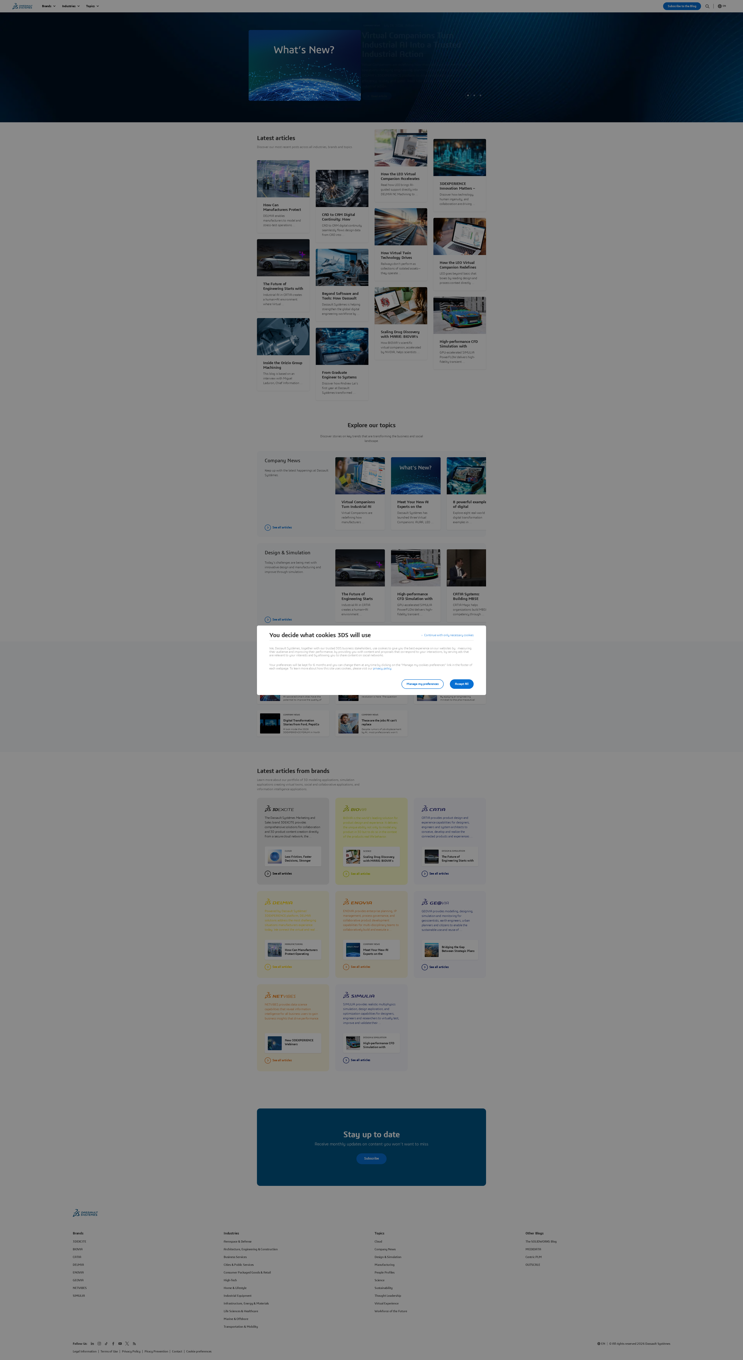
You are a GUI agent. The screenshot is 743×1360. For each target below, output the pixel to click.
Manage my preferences (423, 684)
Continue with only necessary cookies (449, 635)
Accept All (462, 684)
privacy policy (382, 668)
